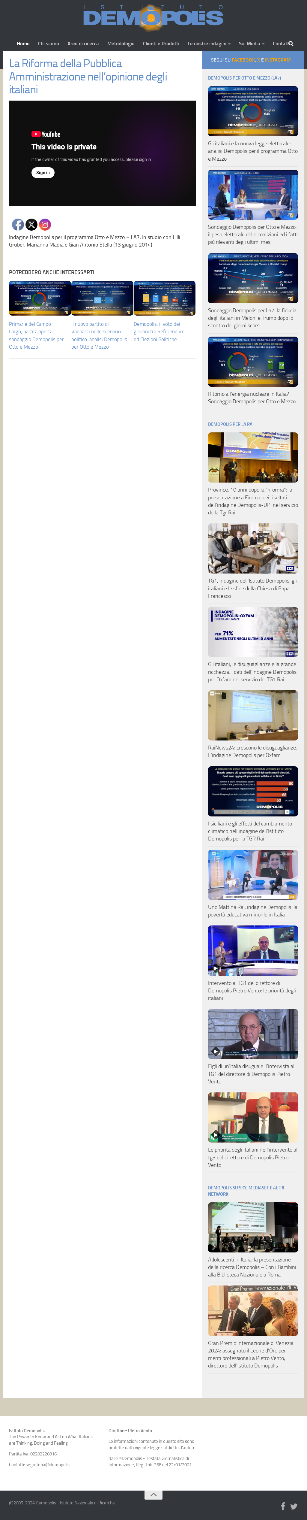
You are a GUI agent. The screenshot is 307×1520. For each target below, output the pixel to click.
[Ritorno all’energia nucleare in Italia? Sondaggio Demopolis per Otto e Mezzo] (253, 362)
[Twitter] (294, 1507)
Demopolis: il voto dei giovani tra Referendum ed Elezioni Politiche (159, 331)
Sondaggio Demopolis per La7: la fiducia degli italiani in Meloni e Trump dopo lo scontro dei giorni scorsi (252, 318)
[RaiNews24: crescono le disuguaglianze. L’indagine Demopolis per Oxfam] (253, 715)
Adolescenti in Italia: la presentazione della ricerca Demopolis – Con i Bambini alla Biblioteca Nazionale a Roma (252, 1267)
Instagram (278, 60)
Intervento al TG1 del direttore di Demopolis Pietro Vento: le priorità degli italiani (252, 990)
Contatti (281, 44)
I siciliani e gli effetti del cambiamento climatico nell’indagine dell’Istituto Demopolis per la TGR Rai (250, 831)
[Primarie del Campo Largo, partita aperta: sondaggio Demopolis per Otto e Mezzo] (40, 298)
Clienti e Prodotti (161, 44)
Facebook (243, 60)
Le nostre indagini (207, 44)
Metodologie (121, 44)
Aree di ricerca (83, 44)
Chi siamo (48, 44)
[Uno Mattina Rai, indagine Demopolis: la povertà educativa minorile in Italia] (253, 875)
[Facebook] (283, 1507)
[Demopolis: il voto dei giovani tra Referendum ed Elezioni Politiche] (165, 298)
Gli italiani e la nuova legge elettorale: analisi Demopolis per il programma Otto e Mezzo (253, 151)
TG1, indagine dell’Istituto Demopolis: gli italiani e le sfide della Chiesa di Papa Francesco (252, 588)
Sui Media (249, 44)
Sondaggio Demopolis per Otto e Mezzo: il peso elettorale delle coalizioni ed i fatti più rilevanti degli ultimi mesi (253, 234)
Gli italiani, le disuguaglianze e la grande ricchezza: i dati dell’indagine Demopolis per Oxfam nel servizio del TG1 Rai (252, 672)
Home (23, 44)
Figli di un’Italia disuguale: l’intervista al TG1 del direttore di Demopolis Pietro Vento (251, 1074)
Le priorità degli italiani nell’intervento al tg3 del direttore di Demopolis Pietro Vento (252, 1157)
